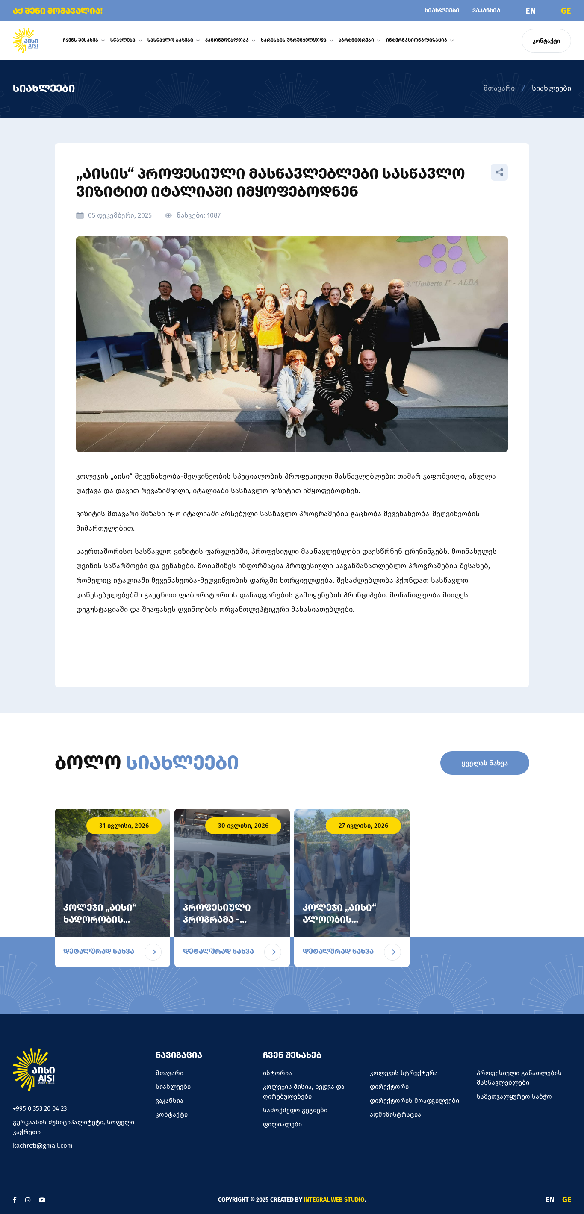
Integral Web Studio (334, 1199)
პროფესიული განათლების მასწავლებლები (519, 1078)
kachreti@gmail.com (43, 1145)
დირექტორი (389, 1087)
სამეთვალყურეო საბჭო (514, 1096)
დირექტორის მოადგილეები (414, 1101)
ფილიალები (282, 1124)
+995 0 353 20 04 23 (40, 1108)
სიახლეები (442, 10)
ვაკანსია (486, 10)
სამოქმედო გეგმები (295, 1110)
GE (566, 11)
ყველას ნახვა (485, 763)
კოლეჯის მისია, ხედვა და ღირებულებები (304, 1091)
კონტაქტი (546, 41)
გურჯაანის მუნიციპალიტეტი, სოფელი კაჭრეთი (73, 1127)
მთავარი (499, 88)
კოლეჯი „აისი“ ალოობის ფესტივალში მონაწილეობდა (342, 926)
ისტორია (277, 1073)
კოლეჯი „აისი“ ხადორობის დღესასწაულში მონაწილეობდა (102, 926)
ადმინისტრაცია (395, 1114)
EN (530, 11)
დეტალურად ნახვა (98, 951)
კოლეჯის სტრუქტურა (404, 1073)
